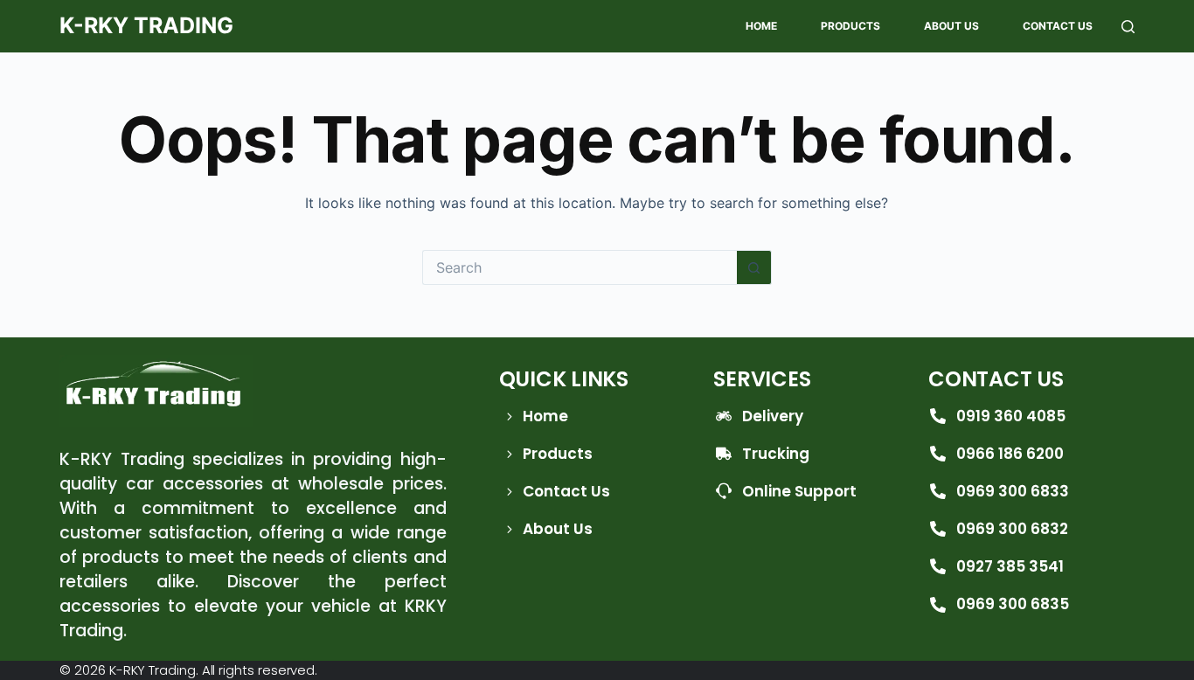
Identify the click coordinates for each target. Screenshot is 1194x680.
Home (761, 25)
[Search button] (754, 267)
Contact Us (1058, 25)
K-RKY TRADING (146, 25)
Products (850, 25)
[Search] (1128, 26)
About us (951, 25)
